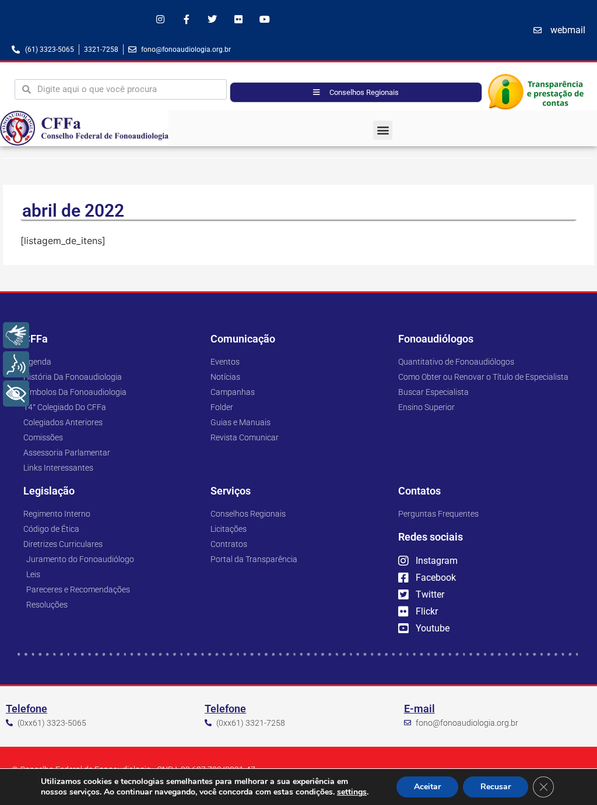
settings (352, 792)
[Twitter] (212, 19)
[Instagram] (160, 19)
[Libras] (16, 335)
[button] (382, 130)
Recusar (495, 786)
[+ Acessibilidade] (16, 393)
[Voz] (16, 364)
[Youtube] (265, 19)
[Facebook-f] (186, 19)
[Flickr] (239, 19)
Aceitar (427, 786)
